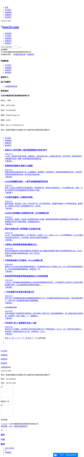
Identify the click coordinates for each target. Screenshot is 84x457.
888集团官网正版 (19, 54)
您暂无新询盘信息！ (21, 426)
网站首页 (8, 33)
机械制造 (8, 12)
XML (10, 426)
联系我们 (8, 17)
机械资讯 (8, 15)
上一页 (11, 338)
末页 (29, 338)
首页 (6, 7)
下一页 (25, 338)
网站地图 (4, 426)
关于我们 (8, 10)
